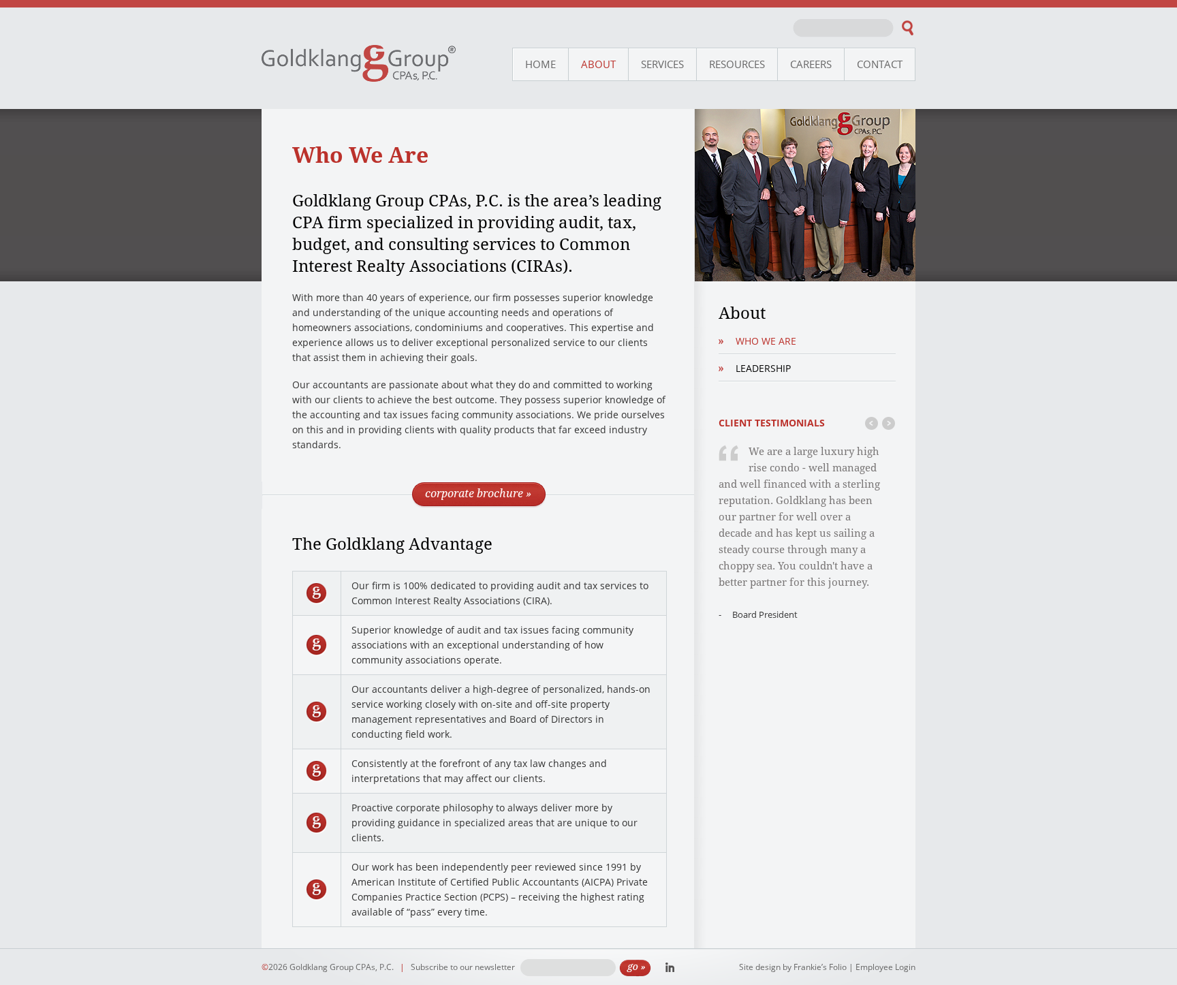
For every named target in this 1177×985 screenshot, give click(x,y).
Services (662, 64)
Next (888, 427)
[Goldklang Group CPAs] (359, 78)
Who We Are (766, 340)
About (598, 64)
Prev (871, 427)
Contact (880, 64)
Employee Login (885, 967)
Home (540, 64)
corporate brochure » (478, 493)
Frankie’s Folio (820, 967)
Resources (737, 64)
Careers (811, 64)
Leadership (763, 368)
